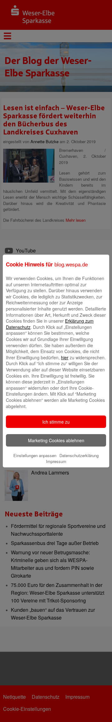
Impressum (56, 461)
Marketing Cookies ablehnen (56, 440)
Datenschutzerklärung (79, 455)
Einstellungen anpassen (34, 455)
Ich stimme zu (56, 422)
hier (64, 357)
